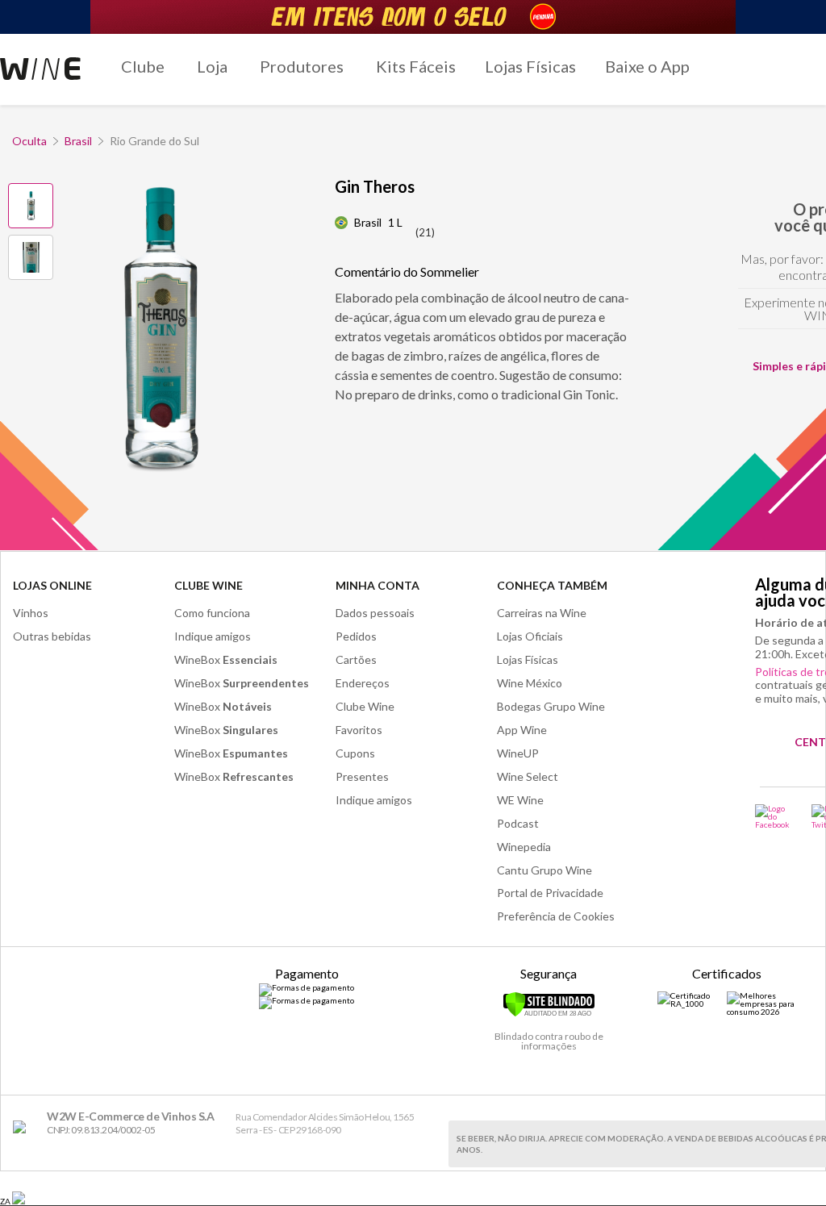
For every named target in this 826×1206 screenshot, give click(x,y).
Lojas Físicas (530, 66)
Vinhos (30, 613)
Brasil (78, 141)
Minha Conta (377, 585)
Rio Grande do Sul (154, 141)
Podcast (518, 823)
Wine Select (527, 776)
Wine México (529, 683)
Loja (212, 66)
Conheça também (552, 585)
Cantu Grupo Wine (544, 870)
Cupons (355, 753)
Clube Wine (208, 585)
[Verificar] (549, 1014)
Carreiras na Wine (541, 613)
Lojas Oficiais (530, 636)
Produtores (302, 66)
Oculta (29, 141)
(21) (425, 232)
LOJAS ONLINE (52, 585)
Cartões (356, 659)
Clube (143, 66)
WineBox (225, 659)
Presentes (362, 776)
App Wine (522, 730)
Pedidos (356, 636)
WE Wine (520, 800)
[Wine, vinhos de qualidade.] (23, 1127)
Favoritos (359, 730)
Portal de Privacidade (550, 892)
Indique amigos (212, 636)
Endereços (363, 683)
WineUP (518, 753)
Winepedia (524, 846)
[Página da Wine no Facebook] (773, 816)
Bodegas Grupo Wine (551, 706)
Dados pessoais (375, 613)
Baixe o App (647, 66)
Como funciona (212, 613)
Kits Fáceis (416, 66)
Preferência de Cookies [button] (556, 916)
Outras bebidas (52, 636)
